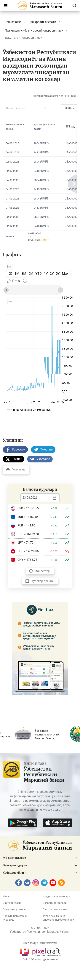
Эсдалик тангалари (55, 902)
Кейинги (44, 239)
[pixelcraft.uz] (40, 952)
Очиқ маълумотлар (14, 909)
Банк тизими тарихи (55, 909)
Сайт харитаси (12, 902)
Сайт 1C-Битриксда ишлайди (40, 959)
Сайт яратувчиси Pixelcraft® (40, 942)
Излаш (7, 896)
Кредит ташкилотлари (56, 896)
